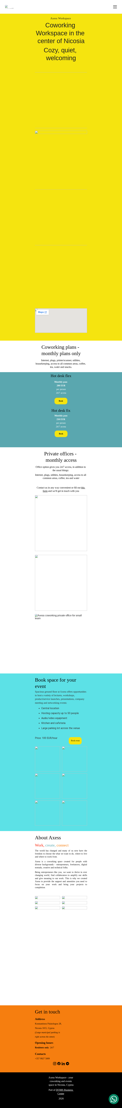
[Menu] (115, 6)
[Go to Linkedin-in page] (63, 1063)
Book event (75, 741)
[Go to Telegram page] (67, 1063)
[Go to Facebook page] (59, 1063)
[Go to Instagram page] (54, 1063)
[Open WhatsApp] (114, 1099)
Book (61, 434)
